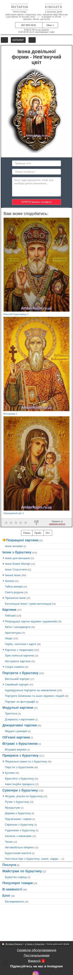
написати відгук (57, 524)
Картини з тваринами (19, 650)
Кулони (10, 772)
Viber (49, 25)
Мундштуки (12, 807)
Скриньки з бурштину (19, 824)
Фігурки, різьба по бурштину (24, 796)
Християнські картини (19, 655)
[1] (6, 522)
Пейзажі (10, 615)
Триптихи (11, 713)
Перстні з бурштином (19, 767)
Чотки (9, 841)
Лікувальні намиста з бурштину (26, 761)
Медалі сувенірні (16, 731)
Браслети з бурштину (19, 778)
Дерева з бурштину (18, 813)
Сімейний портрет (17, 684)
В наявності (12, 889)
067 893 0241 (28, 25)
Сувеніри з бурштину (20, 790)
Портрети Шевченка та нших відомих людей (34, 696)
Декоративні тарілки (19, 725)
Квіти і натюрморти (18, 627)
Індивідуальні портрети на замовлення (30, 690)
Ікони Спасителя (16, 569)
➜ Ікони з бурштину (35, 944)
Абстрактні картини (18, 661)
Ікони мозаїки (14, 546)
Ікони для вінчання (17, 558)
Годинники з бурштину (20, 830)
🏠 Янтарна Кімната (12, 944)
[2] (10, 522)
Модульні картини (17, 707)
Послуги (9, 865)
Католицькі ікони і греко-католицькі (28, 603)
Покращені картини (22, 540)
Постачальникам (36, 955)
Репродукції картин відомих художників (31, 621)
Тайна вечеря (14, 586)
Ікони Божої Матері (17, 563)
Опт (48, 532)
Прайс (37, 532)
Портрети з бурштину (20, 673)
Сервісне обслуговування (36, 950)
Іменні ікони (13, 575)
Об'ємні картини (16, 737)
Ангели (9, 581)
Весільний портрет (17, 679)
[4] (20, 522)
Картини (9, 609)
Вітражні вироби (15, 749)
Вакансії (36, 961)
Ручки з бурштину (17, 802)
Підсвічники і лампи (18, 819)
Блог (6, 895)
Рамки (26, 532)
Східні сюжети (14, 667)
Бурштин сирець (16, 877)
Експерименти (14, 901)
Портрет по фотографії (20, 701)
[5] (25, 522)
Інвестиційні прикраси (19, 784)
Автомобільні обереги (19, 847)
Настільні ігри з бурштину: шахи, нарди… (33, 858)
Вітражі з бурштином (20, 743)
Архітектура (13, 632)
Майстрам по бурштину (22, 871)
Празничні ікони (15, 598)
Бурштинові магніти (18, 853)
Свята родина (14, 592)
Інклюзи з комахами (18, 836)
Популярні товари (17, 883)
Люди (8, 638)
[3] (15, 522)
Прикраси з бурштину (20, 755)
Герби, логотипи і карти (20, 644)
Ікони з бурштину (16, 552)
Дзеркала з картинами (20, 719)
